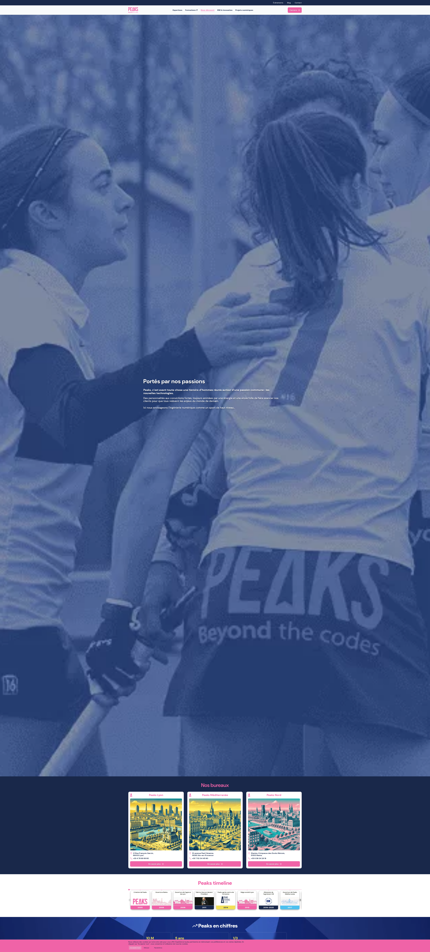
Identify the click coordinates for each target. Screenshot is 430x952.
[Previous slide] (129, 900)
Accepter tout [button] (135, 948)
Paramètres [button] (158, 948)
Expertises (177, 10)
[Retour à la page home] (133, 10)
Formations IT (191, 10)
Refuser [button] (146, 948)
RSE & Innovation (224, 10)
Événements (278, 3)
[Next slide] (300, 900)
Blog (289, 3)
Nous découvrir (208, 10)
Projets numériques (244, 10)
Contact (298, 3)
